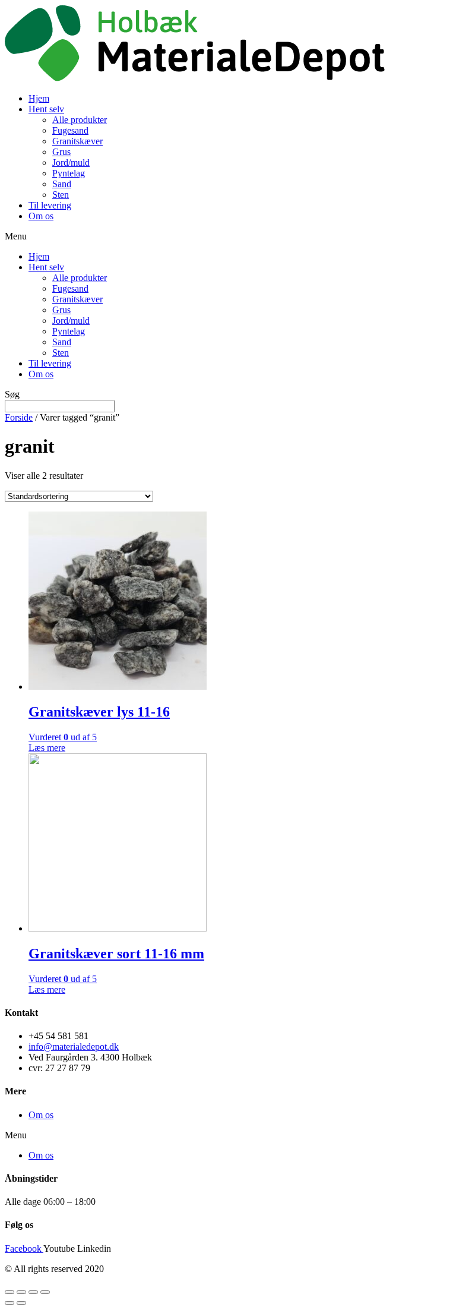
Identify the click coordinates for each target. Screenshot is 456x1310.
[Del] (21, 1292)
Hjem (38, 98)
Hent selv (46, 109)
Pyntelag (68, 173)
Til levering (49, 205)
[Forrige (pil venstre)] (9, 1303)
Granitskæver (77, 141)
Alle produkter (79, 120)
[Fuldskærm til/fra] (33, 1292)
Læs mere (46, 748)
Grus (61, 152)
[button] (228, 236)
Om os (40, 216)
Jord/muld (71, 162)
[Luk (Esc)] (9, 1292)
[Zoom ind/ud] (45, 1292)
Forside (19, 417)
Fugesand (70, 130)
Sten (60, 195)
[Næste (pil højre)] (21, 1303)
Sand (61, 184)
